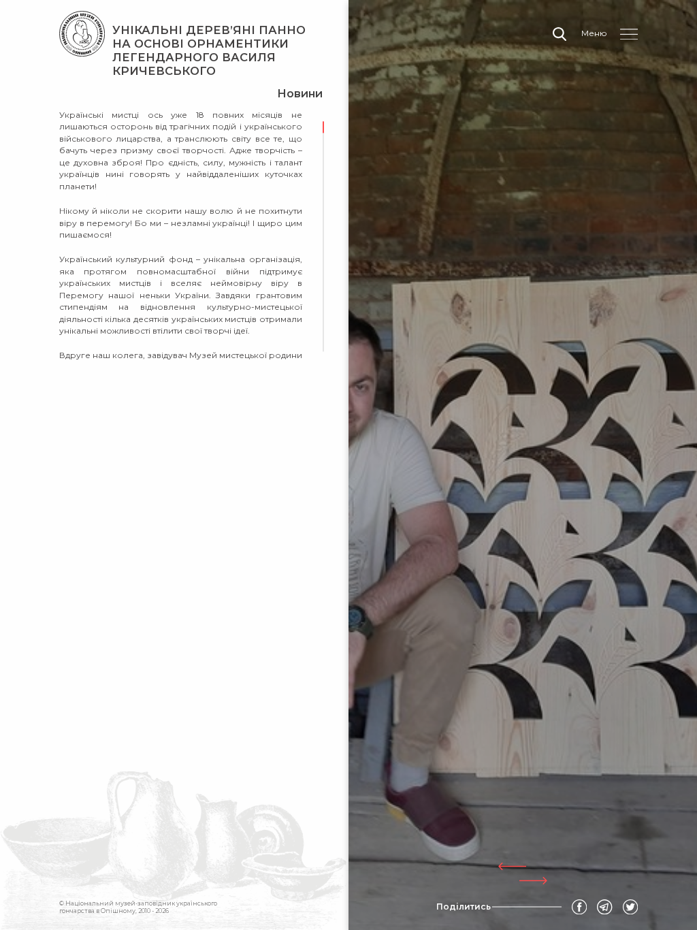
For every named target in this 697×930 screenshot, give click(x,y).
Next (533, 881)
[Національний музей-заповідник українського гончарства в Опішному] (82, 34)
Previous (512, 866)
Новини (300, 93)
